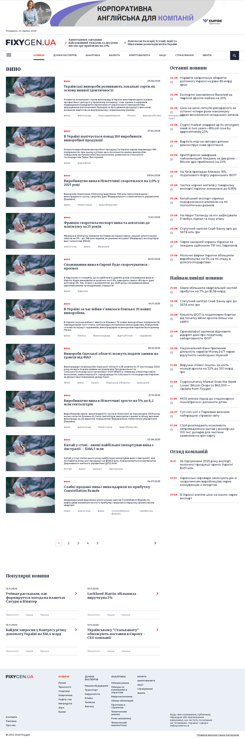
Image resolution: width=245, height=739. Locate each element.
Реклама (11, 721)
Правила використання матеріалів (218, 734)
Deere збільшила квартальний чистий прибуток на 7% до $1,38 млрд (208, 289)
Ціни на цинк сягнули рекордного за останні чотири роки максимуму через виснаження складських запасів (209, 111)
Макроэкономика (121, 696)
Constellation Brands (120, 512)
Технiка (44, 614)
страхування (184, 55)
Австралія (116, 468)
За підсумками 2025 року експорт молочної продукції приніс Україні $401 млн (206, 464)
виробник (84, 162)
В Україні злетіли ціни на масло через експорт (208, 496)
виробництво (108, 204)
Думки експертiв (65, 55)
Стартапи (64, 691)
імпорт (97, 468)
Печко (131, 115)
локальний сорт (175, 117)
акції (162, 55)
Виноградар (101, 335)
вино (67, 115)
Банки (62, 711)
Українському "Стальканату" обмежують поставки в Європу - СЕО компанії (117, 634)
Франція (103, 246)
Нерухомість (92, 694)
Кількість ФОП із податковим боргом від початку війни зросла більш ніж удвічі (208, 318)
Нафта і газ (65, 699)
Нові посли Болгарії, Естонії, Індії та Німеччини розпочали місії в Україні (152, 43)
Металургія (65, 703)
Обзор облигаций (122, 700)
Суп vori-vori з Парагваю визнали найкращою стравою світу (205, 413)
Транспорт (91, 690)
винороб (143, 382)
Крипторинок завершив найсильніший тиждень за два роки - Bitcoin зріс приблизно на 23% (94, 42)
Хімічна (89, 706)
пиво (67, 510)
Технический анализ (119, 713)
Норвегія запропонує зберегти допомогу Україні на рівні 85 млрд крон (206, 81)
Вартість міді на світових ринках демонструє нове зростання (204, 143)
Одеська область (118, 382)
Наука (29, 614)
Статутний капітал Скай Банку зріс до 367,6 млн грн (208, 230)
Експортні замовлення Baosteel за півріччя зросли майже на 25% (206, 96)
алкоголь (70, 246)
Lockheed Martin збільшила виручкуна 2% (111, 596)
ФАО (67, 382)
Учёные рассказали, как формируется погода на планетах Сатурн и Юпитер (35, 597)
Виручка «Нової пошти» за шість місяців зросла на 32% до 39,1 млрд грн (206, 368)
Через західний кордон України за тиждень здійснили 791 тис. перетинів (208, 243)
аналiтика (118, 676)
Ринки (62, 683)
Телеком (90, 702)
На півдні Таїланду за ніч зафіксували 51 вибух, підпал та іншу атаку (208, 217)
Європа (83, 291)
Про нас (11, 725)
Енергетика (65, 695)
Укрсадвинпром (109, 115)
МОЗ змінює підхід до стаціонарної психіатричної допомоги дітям (207, 400)
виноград (84, 115)
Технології (12, 614)
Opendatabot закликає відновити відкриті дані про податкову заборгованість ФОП (205, 335)
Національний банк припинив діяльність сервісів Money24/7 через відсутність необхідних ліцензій (207, 352)
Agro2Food (124, 335)
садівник (146, 335)
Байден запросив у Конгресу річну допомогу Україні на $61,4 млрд (36, 632)
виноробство (152, 115)
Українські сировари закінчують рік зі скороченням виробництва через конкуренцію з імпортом (208, 481)
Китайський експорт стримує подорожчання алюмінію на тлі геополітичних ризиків (204, 202)
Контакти (11, 717)
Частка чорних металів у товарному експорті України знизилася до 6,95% (208, 186)
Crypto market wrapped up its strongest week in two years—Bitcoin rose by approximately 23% (209, 128)
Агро (61, 707)
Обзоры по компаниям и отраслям (119, 690)
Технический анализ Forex (119, 724)
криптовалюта (139, 55)
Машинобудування (96, 685)
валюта (114, 55)
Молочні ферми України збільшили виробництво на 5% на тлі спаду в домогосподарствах (207, 259)
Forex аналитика (121, 718)
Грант (95, 382)
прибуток (146, 510)
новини (39, 55)
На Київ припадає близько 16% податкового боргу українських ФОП (208, 173)
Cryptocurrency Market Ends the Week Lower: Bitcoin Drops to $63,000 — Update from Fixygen (208, 385)
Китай (68, 468)
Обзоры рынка (120, 683)
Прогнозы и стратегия (118, 706)
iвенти (207, 55)
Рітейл (89, 698)
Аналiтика (93, 55)
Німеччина (85, 204)
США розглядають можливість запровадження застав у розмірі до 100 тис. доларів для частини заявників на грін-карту (207, 431)
